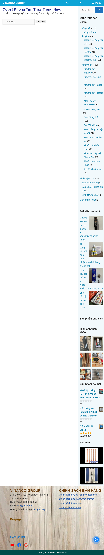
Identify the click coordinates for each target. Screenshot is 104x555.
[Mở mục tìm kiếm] (67, 3)
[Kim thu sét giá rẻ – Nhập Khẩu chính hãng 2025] (96, 276)
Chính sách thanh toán (70, 503)
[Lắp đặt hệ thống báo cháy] (96, 299)
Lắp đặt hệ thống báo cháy (83, 300)
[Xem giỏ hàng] (80, 3)
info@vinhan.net (25, 505)
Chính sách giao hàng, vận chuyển (76, 499)
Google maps (40, 509)
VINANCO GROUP (14, 2)
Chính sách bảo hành (70, 507)
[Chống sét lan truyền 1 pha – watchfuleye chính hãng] (96, 223)
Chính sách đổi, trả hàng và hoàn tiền (78, 494)
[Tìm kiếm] (99, 10)
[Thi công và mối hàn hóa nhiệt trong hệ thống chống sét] (96, 250)
